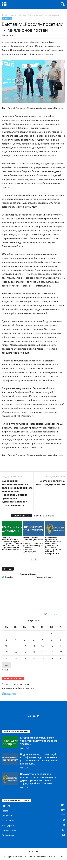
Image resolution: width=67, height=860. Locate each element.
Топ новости (7, 820)
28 (42, 658)
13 (34, 646)
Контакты (33, 851)
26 (24, 658)
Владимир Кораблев (12, 688)
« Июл (5, 670)
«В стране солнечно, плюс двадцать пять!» (50, 482)
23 (61, 652)
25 (15, 658)
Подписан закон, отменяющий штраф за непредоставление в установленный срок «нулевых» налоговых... (39, 759)
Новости (13, 15)
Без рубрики (8, 825)
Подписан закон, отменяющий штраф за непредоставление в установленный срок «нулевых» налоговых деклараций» (33, 544)
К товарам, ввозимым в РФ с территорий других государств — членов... (40, 740)
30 (61, 658)
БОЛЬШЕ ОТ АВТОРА (44, 515)
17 (6, 652)
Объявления (8, 835)
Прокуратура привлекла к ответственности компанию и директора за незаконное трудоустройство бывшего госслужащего (53, 545)
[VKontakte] (30, 716)
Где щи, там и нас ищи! (15, 684)
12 (24, 646)
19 (24, 652)
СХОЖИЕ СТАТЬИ (21, 515)
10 (6, 646)
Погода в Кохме (28, 574)
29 (51, 658)
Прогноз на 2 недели (44, 577)
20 (34, 652)
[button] (62, 4)
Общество (7, 815)
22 (51, 652)
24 (6, 658)
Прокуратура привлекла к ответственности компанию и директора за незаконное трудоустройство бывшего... (38, 778)
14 (42, 646)
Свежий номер (9, 830)
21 (42, 652)
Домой (4, 15)
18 (15, 652)
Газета (5, 811)
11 (15, 646)
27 (34, 658)
